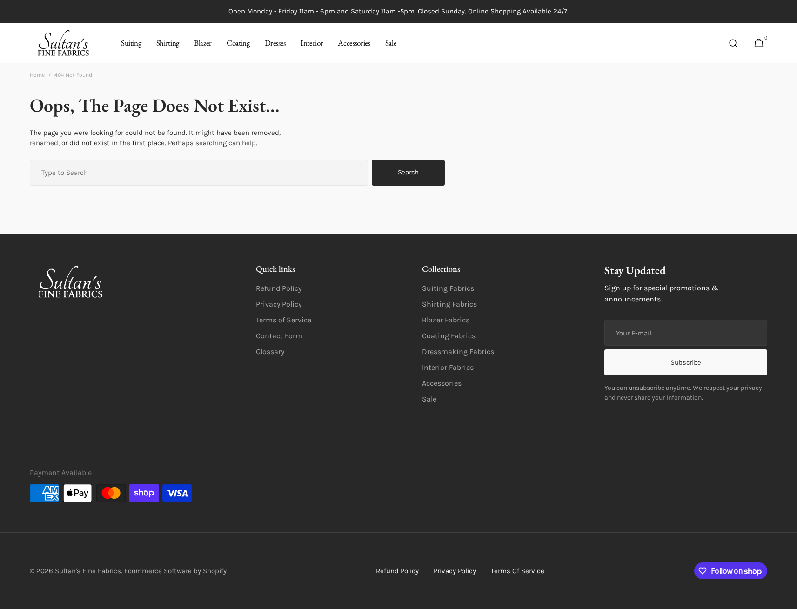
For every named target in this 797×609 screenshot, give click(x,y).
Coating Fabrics (449, 335)
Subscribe (685, 362)
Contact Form (279, 335)
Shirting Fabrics (449, 304)
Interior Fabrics (448, 367)
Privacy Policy (278, 304)
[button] (733, 43)
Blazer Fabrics (445, 319)
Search (408, 172)
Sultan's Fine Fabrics (88, 571)
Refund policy (397, 571)
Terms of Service (283, 319)
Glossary (270, 351)
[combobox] (199, 173)
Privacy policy (455, 571)
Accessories (442, 383)
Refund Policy (278, 288)
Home (37, 75)
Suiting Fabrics (448, 288)
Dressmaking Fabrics (458, 351)
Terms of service (517, 571)
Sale (429, 399)
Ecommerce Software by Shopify (175, 571)
